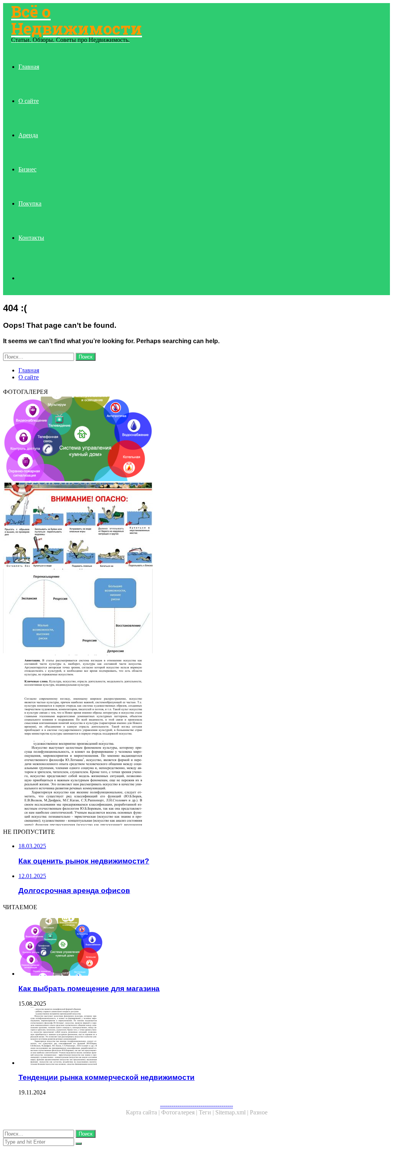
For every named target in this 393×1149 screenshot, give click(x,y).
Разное (259, 1112)
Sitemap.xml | (232, 1112)
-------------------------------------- (196, 1105)
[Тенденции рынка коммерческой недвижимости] (196, 784)
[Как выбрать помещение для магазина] (196, 440)
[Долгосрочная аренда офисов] (196, 698)
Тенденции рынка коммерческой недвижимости (106, 1077)
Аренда (28, 135)
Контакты (31, 237)
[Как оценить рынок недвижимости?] (196, 612)
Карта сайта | (143, 1112)
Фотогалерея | (180, 1112)
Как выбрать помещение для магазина (89, 989)
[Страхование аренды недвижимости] (196, 526)
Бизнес (27, 169)
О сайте (28, 101)
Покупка (29, 203)
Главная (28, 66)
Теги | (207, 1112)
